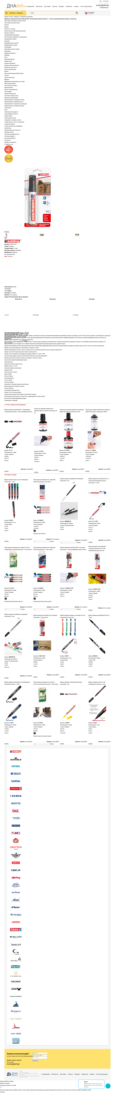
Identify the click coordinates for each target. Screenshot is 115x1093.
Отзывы (27, 333)
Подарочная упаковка (10, 93)
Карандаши (7, 51)
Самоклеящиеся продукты (11, 112)
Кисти (5, 57)
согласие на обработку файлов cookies (81, 1090)
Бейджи (6, 27)
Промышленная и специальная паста (13, 102)
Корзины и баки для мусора (11, 65)
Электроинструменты (10, 138)
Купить (52, 541)
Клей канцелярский (9, 59)
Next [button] (6, 238)
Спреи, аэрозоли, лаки (10, 118)
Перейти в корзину (5, 1083)
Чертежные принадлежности (11, 134)
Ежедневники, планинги (10, 39)
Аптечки (6, 25)
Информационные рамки (10, 45)
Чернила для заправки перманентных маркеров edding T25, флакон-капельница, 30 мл (45, 410)
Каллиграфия (7, 47)
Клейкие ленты (8, 61)
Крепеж (6, 71)
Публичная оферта (23, 1077)
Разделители (7, 108)
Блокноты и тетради (9, 29)
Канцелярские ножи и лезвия (11, 49)
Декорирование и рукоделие (11, 35)
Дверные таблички (9, 33)
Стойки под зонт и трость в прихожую (14, 122)
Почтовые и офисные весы (11, 95)
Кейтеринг (7, 55)
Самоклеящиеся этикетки (11, 114)
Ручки (5, 110)
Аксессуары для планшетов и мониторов (15, 21)
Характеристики (14, 333)
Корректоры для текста (10, 67)
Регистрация (106, 1)
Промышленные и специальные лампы (14, 99)
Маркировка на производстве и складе (14, 81)
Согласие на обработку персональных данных (29, 1076)
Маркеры (17, 16)
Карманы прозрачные (10, 53)
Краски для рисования (10, 69)
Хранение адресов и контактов (12, 130)
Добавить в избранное (10, 142)
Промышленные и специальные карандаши (15, 104)
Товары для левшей (9, 124)
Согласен (2, 1092)
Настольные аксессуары (10, 85)
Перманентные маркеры (26, 16)
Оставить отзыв (8, 144)
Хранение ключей (8, 132)
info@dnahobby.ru (104, 7)
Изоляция (7, 41)
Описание (6, 333)
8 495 (102, 5)
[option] (57, 197)
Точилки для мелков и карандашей (13, 126)
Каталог (11, 16)
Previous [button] (7, 232)
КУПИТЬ (6, 471)
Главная (6, 16)
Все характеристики (9, 254)
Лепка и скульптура (9, 77)
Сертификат (21, 333)
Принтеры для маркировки (11, 97)
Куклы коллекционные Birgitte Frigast (13, 73)
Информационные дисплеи (11, 43)
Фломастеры (7, 128)
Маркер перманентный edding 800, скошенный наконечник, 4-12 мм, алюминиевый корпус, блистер (97, 548)
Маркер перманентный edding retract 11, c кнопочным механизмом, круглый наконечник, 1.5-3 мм (99, 480)
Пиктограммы (8, 91)
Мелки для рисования (10, 83)
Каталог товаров (16, 13)
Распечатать (7, 140)
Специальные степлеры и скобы (12, 120)
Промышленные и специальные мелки (14, 106)
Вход (100, 1)
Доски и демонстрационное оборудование (15, 37)
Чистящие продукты (9, 136)
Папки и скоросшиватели (10, 89)
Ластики (6, 75)
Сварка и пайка (8, 116)
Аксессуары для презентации (12, 23)
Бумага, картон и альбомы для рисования (15, 31)
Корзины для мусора (9, 63)
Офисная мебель (8, 87)
